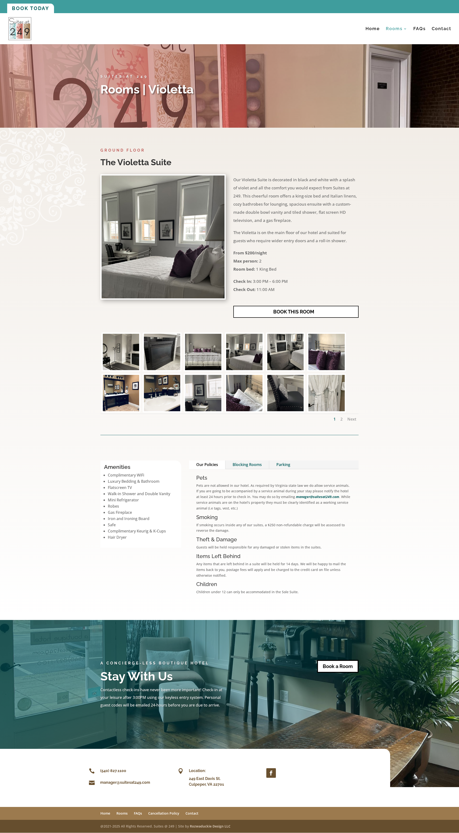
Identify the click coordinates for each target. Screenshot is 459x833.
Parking (283, 464)
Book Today (30, 8)
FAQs (419, 29)
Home (373, 29)
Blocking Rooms (247, 464)
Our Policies (207, 464)
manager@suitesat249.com (317, 496)
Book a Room (338, 666)
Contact (441, 29)
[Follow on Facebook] (271, 773)
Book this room (293, 312)
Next (351, 419)
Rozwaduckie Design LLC (210, 826)
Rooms (394, 29)
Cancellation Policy (163, 813)
